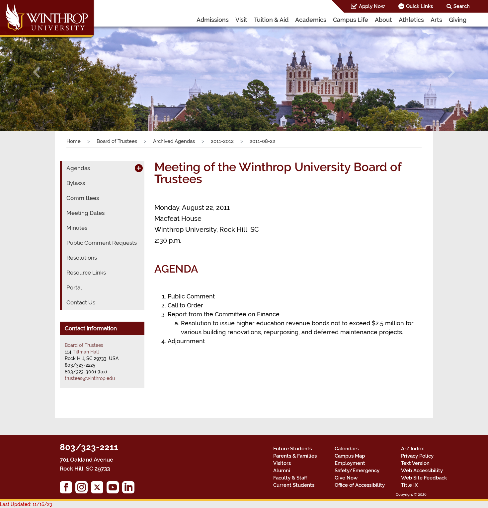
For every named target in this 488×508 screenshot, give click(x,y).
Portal (74, 287)
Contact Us (80, 302)
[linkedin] (130, 489)
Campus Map (350, 456)
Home (73, 141)
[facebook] (67, 489)
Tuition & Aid (271, 19)
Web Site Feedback (424, 478)
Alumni (281, 471)
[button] (36, 72)
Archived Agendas (174, 141)
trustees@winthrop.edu (90, 378)
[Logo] (47, 20)
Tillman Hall (86, 351)
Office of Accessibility (360, 485)
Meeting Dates (85, 213)
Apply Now (372, 6)
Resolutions (81, 257)
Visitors (282, 463)
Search (461, 6)
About (383, 19)
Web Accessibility (422, 471)
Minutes (76, 227)
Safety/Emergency (357, 471)
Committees (82, 198)
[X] (99, 489)
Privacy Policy (417, 456)
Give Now (346, 478)
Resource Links (86, 272)
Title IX (409, 485)
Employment (350, 463)
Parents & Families (295, 456)
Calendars (347, 449)
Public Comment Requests (101, 242)
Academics (310, 19)
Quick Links (419, 6)
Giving (457, 19)
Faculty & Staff (290, 478)
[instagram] (83, 489)
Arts (436, 19)
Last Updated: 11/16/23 (26, 504)
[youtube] (114, 489)
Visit (241, 19)
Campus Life (350, 19)
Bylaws (75, 183)
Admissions (213, 19)
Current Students (293, 485)
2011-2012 (222, 141)
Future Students (292, 449)
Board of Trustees (117, 141)
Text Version (415, 463)
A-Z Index (412, 449)
